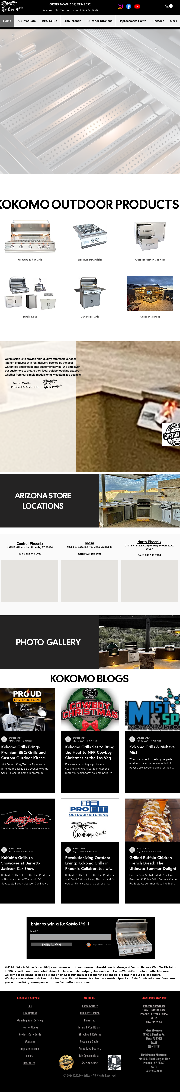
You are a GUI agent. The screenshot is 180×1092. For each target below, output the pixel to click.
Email (33, 931)
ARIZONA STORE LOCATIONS (43, 500)
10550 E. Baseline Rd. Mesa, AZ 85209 (89, 547)
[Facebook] (128, 6)
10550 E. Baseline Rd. (154, 1034)
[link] (169, 6)
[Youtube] (137, 6)
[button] (70, 10)
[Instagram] (120, 6)
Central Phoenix (30, 544)
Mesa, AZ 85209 (154, 1038)
